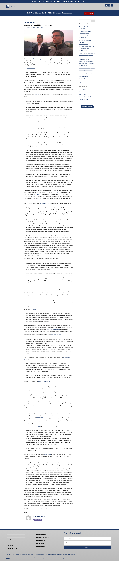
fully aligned (39, 417)
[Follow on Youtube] (112, 5)
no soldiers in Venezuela (53, 329)
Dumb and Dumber (83, 76)
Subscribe (81, 1)
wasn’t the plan (31, 68)
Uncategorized (82, 101)
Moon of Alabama (30, 27)
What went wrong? (45, 203)
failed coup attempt (36, 59)
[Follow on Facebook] (106, 5)
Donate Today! (87, 107)
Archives (65, 1)
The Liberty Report (83, 99)
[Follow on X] (109, 5)
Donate (56, 1)
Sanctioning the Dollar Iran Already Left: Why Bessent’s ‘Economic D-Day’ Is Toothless (86, 61)
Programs (48, 1)
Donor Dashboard (13, 548)
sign (39, 426)
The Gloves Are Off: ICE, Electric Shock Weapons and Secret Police (87, 70)
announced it (37, 194)
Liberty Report (40, 546)
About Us (41, 1)
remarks (33, 309)
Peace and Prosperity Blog (85, 96)
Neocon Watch (82, 94)
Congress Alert (82, 89)
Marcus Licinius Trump (84, 35)
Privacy (8, 558)
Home (34, 1)
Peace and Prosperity (42, 537)
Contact (73, 1)
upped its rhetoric (56, 334)
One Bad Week (82, 81)
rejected (57, 192)
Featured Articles (29, 22)
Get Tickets (89, 13)
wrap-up (37, 94)
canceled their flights (44, 381)
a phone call (47, 454)
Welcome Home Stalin (84, 26)
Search (92, 21)
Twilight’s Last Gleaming (85, 31)
